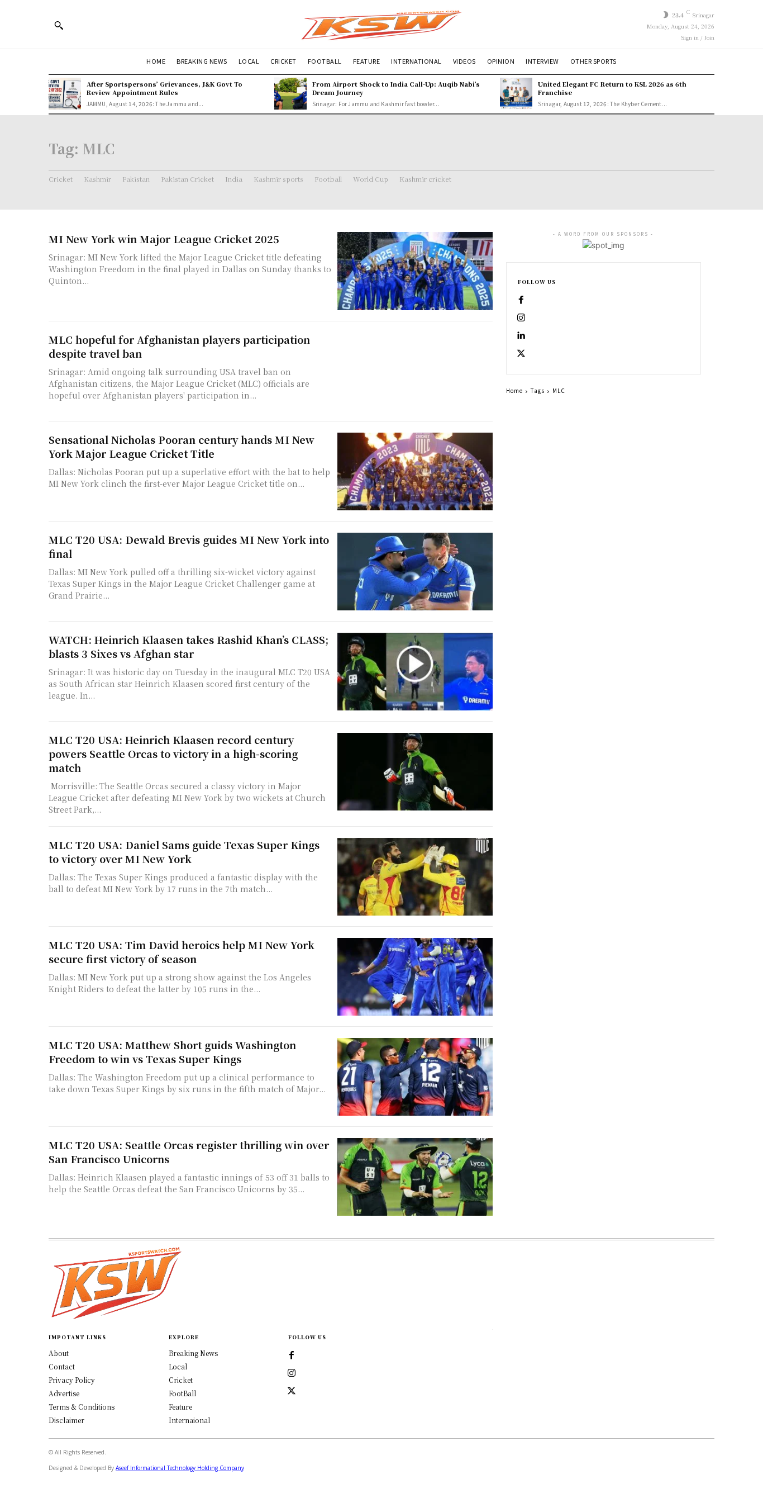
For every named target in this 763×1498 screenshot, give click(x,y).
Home (514, 390)
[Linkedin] (521, 336)
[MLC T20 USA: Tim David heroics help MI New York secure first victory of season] (415, 977)
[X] (521, 354)
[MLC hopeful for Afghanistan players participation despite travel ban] (415, 371)
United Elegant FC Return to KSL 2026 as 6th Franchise (612, 88)
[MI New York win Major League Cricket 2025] (415, 271)
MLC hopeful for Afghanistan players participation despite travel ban (179, 346)
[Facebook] (521, 300)
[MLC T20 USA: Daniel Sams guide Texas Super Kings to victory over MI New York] (415, 877)
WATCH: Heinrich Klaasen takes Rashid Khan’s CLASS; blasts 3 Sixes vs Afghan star (188, 646)
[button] (59, 25)
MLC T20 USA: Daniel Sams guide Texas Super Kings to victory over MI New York (184, 851)
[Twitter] (292, 1391)
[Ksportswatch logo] (381, 24)
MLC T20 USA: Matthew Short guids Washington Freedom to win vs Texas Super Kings (172, 1051)
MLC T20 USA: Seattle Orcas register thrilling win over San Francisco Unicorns (189, 1151)
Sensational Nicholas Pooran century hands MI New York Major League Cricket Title (181, 446)
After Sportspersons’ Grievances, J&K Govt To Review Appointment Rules (164, 88)
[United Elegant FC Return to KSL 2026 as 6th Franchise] (516, 94)
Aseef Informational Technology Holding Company (180, 1468)
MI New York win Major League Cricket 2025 (164, 238)
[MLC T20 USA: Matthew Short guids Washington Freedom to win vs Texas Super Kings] (415, 1077)
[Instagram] (521, 318)
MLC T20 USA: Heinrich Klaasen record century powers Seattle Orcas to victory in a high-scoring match (173, 753)
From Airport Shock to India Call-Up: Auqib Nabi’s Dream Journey (396, 88)
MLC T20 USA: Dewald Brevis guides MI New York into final (189, 546)
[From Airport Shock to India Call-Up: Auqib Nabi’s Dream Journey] (290, 94)
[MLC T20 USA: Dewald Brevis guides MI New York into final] (415, 571)
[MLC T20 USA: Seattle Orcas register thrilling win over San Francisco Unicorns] (415, 1177)
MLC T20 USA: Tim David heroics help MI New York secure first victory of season (181, 951)
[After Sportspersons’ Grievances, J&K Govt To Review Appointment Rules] (65, 94)
